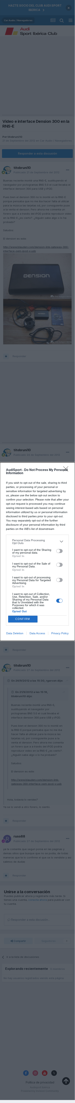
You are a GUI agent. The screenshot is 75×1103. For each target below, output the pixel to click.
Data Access (37, 633)
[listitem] (37, 541)
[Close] (67, 470)
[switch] (59, 551)
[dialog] (37, 551)
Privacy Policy (60, 633)
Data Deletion (14, 633)
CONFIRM (22, 618)
